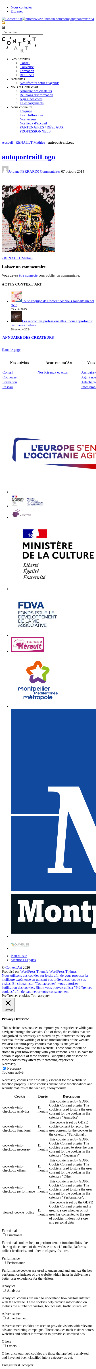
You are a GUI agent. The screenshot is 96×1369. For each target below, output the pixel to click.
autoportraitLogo (28, 157)
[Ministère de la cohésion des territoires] (27, 506)
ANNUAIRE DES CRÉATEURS (28, 337)
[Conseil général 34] (27, 651)
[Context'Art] (19, 51)
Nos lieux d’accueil (33, 123)
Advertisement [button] (12, 1314)
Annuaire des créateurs (36, 91)
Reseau (7, 387)
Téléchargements (32, 103)
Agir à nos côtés (31, 99)
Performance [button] (11, 1258)
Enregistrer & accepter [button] (17, 1365)
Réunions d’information (36, 95)
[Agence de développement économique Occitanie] (38, 635)
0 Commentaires (48, 171)
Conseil (25, 63)
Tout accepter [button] (40, 995)
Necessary (14, 1068)
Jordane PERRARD (22, 171)
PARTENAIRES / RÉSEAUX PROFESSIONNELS (42, 129)
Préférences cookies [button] (16, 995)
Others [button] (6, 1341)
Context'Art (13, 967)
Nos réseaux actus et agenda (39, 83)
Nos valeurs (28, 119)
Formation (27, 71)
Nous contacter (21, 7)
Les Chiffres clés (31, 115)
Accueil (7, 142)
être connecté (28, 275)
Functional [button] (9, 1231)
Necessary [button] (9, 1064)
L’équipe (26, 111)
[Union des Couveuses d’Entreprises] (20, 948)
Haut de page (11, 350)
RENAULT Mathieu (30, 142)
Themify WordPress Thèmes (56, 971)
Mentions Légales (23, 960)
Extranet (17, 11)
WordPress (28, 971)
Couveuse (27, 67)
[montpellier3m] (38, 706)
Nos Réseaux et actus (53, 372)
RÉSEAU (27, 75)
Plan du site (19, 956)
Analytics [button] (8, 1286)
